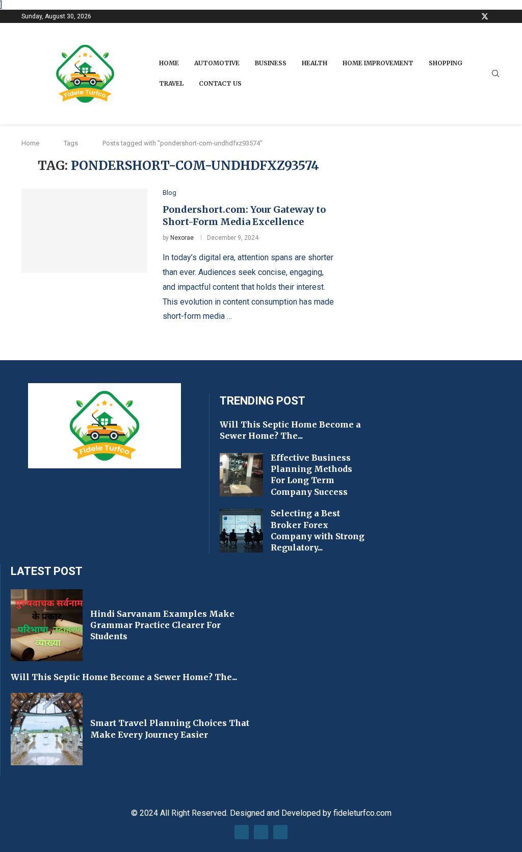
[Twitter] (485, 16)
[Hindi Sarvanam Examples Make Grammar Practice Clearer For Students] (47, 625)
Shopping (445, 63)
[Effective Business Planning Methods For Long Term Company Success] (242, 475)
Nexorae (182, 237)
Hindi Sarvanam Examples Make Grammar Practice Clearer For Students (162, 625)
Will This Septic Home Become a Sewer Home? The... (124, 677)
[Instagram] (497, 16)
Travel (171, 83)
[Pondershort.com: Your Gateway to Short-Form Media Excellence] (84, 230)
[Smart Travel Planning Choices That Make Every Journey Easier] (47, 729)
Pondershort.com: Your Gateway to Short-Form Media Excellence (244, 216)
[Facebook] (472, 16)
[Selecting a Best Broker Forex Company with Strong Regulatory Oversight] (242, 531)
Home (169, 63)
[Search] (495, 74)
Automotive (217, 63)
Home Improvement (378, 63)
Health (314, 63)
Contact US (220, 83)
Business (270, 63)
